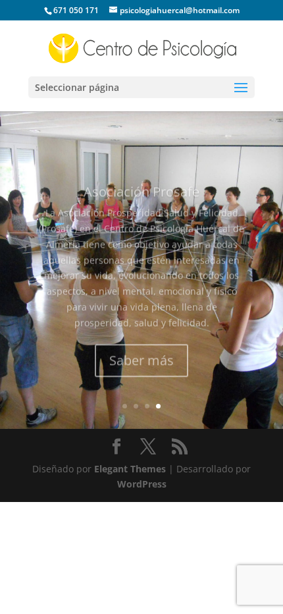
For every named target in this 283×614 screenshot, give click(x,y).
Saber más (141, 349)
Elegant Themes (130, 468)
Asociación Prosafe (141, 180)
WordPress (142, 484)
